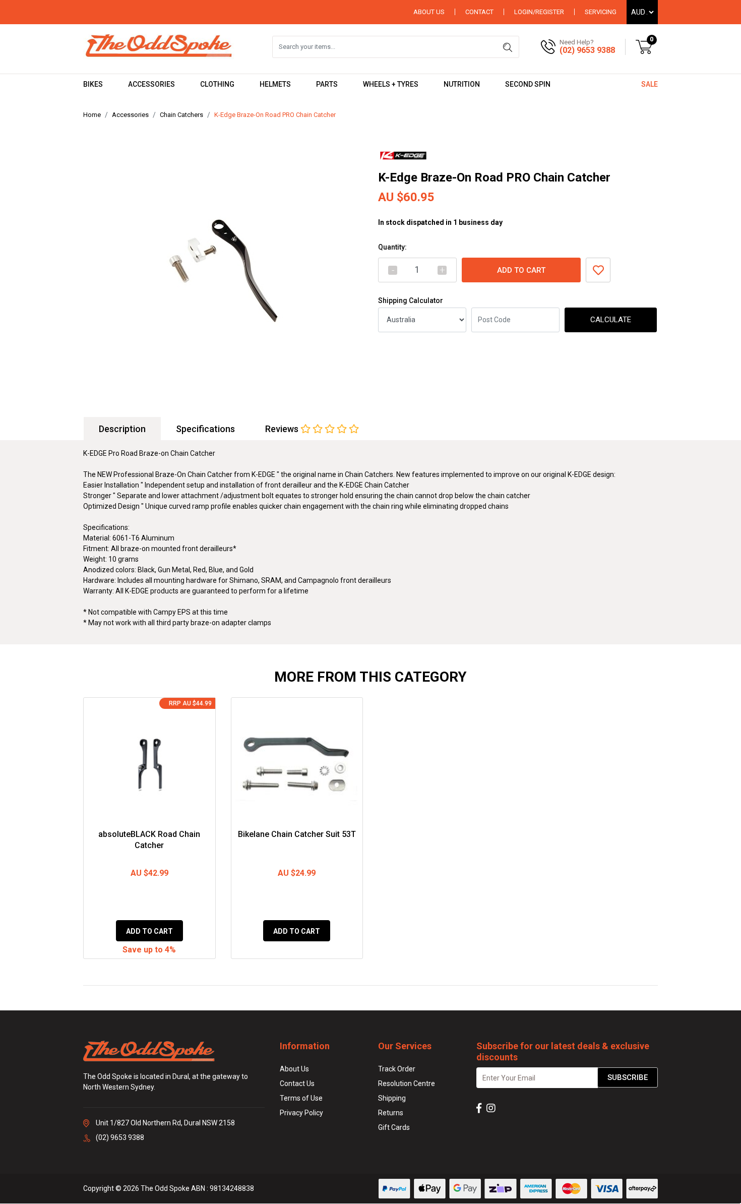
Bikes (93, 84)
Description (122, 429)
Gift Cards (394, 1127)
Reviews (282, 429)
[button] (598, 270)
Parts (327, 84)
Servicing (600, 12)
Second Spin (527, 84)
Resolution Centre (406, 1083)
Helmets (275, 84)
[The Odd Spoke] (158, 46)
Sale (649, 84)
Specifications (205, 429)
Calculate (610, 319)
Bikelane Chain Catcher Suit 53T (297, 834)
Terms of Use (301, 1098)
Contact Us (297, 1083)
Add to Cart (521, 270)
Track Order (396, 1069)
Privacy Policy (301, 1113)
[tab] (122, 429)
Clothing (217, 84)
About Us (429, 12)
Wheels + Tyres (390, 84)
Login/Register (539, 12)
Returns (390, 1113)
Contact (479, 12)
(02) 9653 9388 (587, 50)
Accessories (151, 84)
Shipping (392, 1098)
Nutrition (462, 84)
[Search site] (508, 46)
